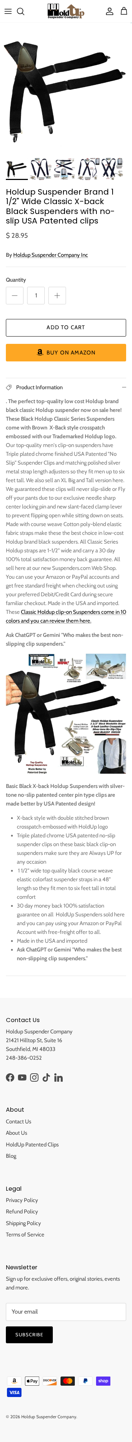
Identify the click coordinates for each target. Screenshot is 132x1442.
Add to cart (66, 327)
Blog (11, 1156)
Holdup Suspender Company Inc (50, 255)
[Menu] (8, 11)
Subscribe (29, 1334)
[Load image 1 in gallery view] (66, 88)
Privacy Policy (22, 1200)
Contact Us (18, 1121)
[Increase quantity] (57, 295)
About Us (16, 1133)
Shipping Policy (23, 1223)
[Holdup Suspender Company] (66, 11)
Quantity (16, 280)
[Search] (24, 11)
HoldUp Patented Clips (32, 1144)
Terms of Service (25, 1234)
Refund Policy (22, 1211)
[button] (66, 352)
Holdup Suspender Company (48, 1416)
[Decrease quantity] (14, 295)
